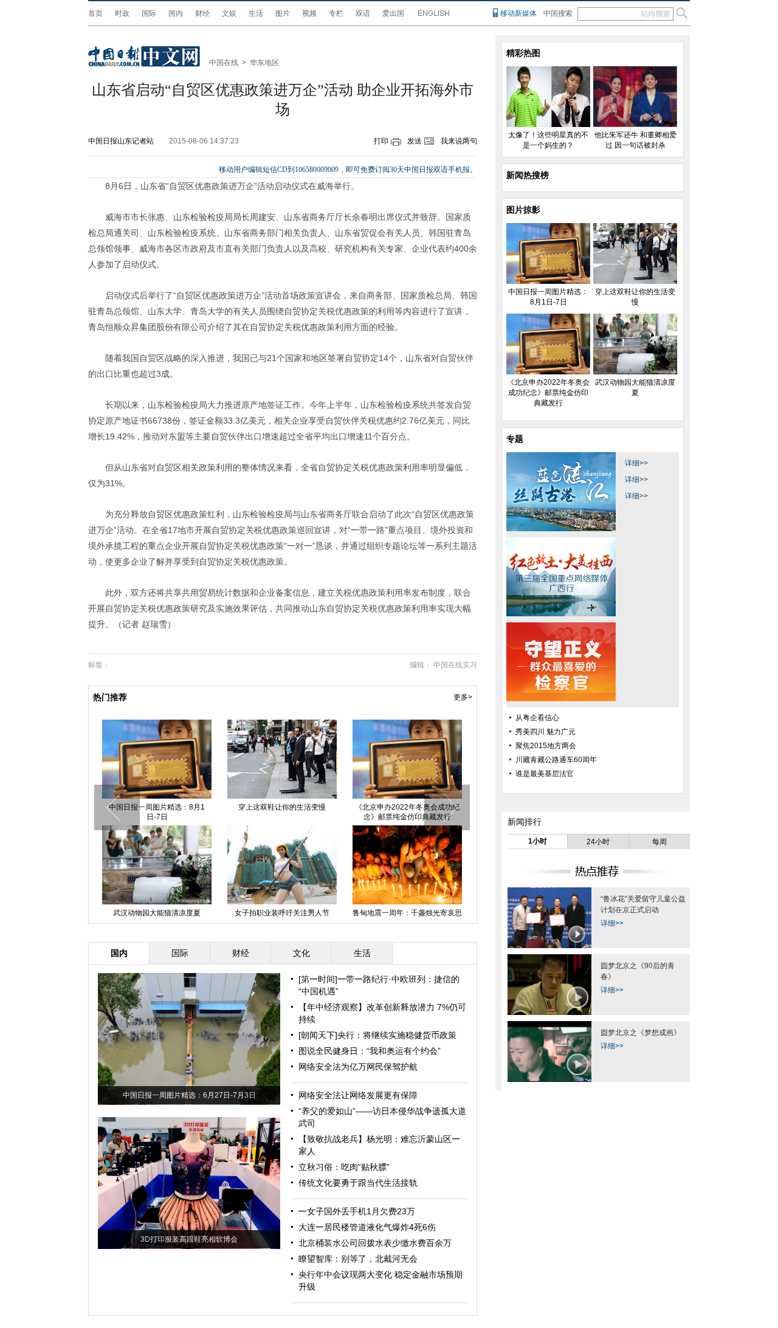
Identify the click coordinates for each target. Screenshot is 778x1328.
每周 (659, 842)
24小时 (598, 842)
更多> (462, 697)
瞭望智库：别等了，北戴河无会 (358, 1259)
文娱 (229, 13)
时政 (122, 13)
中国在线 (223, 62)
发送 (414, 141)
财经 (202, 13)
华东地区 (264, 62)
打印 (381, 141)
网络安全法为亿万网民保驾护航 (358, 1067)
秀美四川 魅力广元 (545, 732)
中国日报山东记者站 (121, 141)
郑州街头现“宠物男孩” (407, 807)
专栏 (336, 13)
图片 (282, 13)
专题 (514, 439)
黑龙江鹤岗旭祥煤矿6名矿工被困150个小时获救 (157, 908)
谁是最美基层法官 (544, 773)
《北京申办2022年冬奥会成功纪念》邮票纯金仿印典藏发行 (548, 392)
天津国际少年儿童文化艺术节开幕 (282, 903)
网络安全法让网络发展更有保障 (358, 1095)
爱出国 (393, 13)
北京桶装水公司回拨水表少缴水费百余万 (375, 1243)
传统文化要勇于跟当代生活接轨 (358, 1183)
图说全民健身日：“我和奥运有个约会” (369, 1051)
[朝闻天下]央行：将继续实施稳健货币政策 (377, 1035)
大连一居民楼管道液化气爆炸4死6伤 (367, 1227)
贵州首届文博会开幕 (407, 903)
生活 (256, 13)
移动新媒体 (518, 13)
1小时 (537, 841)
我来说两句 (459, 141)
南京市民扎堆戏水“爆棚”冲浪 (282, 728)
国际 (149, 13)
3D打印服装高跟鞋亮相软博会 (189, 1239)
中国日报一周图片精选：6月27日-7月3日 (189, 1095)
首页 (95, 13)
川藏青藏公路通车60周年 (556, 759)
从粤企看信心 (537, 718)
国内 (175, 13)
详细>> (636, 463)
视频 (309, 13)
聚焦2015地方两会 (545, 745)
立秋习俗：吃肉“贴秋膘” (344, 1167)
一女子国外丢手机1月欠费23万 (356, 1211)
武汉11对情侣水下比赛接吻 (156, 807)
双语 (363, 13)
